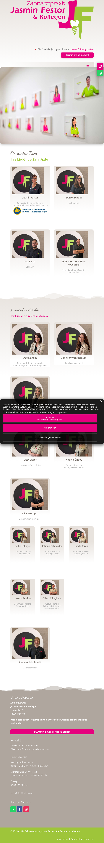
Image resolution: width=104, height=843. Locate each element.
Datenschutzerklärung (82, 839)
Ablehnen (50, 418)
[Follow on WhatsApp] (13, 809)
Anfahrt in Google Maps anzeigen (53, 731)
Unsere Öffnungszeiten (82, 49)
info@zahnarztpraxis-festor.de (33, 749)
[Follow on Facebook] (19, 809)
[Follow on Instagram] (26, 809)
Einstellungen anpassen (50, 437)
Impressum (62, 839)
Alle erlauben (50, 427)
